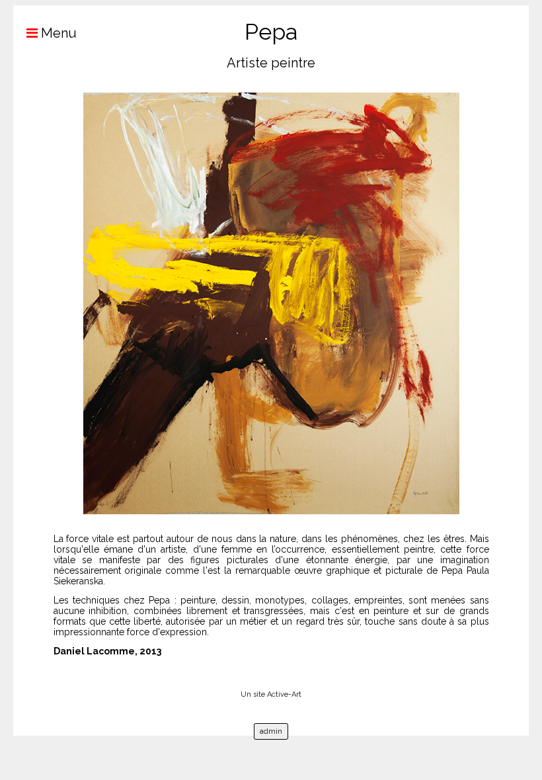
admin (271, 731)
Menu (57, 33)
